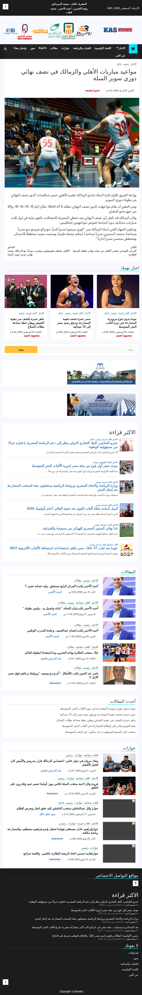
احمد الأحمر (55, 592)
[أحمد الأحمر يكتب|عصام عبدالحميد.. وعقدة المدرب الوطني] (119, 630)
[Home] (133, 48)
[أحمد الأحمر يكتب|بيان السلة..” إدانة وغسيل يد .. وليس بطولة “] (119, 608)
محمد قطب (131, 938)
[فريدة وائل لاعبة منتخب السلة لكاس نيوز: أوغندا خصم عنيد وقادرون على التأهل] (119, 786)
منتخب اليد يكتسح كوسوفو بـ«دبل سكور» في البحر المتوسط (100, 732)
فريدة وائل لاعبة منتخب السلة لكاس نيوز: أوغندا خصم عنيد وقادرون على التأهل (54, 786)
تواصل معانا (20, 48)
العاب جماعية (83, 602)
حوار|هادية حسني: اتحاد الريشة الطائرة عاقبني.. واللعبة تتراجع (60, 853)
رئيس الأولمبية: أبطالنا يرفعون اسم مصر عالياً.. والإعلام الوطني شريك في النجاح (95, 935)
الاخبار (122, 48)
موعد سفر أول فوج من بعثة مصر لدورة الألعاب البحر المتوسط (104, 910)
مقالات (54, 48)
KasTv (43, 48)
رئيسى (126, 63)
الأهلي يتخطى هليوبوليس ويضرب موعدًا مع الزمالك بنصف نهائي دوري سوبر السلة (38, 250)
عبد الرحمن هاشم (51, 658)
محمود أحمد (124, 335)
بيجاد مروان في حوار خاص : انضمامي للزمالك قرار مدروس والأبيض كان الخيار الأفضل (54, 763)
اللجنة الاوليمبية (103, 48)
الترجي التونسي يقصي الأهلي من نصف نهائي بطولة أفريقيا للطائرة (104, 250)
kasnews (55, 683)
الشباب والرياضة (82, 48)
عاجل (118, 63)
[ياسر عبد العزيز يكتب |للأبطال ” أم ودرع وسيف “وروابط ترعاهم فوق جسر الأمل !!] (119, 675)
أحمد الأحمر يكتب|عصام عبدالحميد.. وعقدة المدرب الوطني (62, 630)
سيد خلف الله (47, 814)
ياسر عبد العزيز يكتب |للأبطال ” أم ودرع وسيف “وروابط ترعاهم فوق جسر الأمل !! (53, 675)
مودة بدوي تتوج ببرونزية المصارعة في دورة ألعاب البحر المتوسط (121, 323)
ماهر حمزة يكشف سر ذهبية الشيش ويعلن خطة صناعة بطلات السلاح (27, 323)
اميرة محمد (92, 90)
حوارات (65, 48)
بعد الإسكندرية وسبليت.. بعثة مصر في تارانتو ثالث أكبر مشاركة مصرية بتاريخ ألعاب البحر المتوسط (85, 927)
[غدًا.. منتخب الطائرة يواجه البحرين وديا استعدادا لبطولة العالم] (119, 652)
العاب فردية (124, 312)
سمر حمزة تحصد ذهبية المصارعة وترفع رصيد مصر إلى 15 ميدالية (73, 323)
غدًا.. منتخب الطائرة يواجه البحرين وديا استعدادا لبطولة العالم (61, 652)
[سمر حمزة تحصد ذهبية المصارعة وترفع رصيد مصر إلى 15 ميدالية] (72, 291)
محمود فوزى (130, 930)
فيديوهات (133, 952)
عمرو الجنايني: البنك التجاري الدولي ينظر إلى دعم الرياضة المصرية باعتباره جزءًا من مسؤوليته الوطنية (83, 901)
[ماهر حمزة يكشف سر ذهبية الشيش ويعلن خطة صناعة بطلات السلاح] (26, 291)
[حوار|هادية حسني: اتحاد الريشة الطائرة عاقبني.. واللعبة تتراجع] (119, 853)
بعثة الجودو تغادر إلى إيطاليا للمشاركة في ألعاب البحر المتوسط (99, 726)
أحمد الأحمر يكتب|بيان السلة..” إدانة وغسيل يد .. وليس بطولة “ (60, 608)
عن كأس (133, 975)
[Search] (5, 48)
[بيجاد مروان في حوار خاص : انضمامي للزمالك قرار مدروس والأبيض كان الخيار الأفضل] (119, 763)
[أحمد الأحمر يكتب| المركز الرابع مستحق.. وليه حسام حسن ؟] (119, 586)
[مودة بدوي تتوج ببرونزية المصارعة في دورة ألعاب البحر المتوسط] (118, 291)
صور (32, 48)
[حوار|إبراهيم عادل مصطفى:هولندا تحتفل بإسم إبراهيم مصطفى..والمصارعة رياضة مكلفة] (119, 831)
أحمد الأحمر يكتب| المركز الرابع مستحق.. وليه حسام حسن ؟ (61, 586)
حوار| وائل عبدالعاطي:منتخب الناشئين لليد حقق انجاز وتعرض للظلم (57, 808)
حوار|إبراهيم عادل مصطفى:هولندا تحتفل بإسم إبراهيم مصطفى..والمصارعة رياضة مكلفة (52, 831)
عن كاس (120, 55)
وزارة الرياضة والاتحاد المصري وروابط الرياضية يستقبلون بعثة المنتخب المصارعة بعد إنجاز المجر (86, 918)
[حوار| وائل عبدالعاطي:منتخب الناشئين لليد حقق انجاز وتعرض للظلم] (119, 808)
